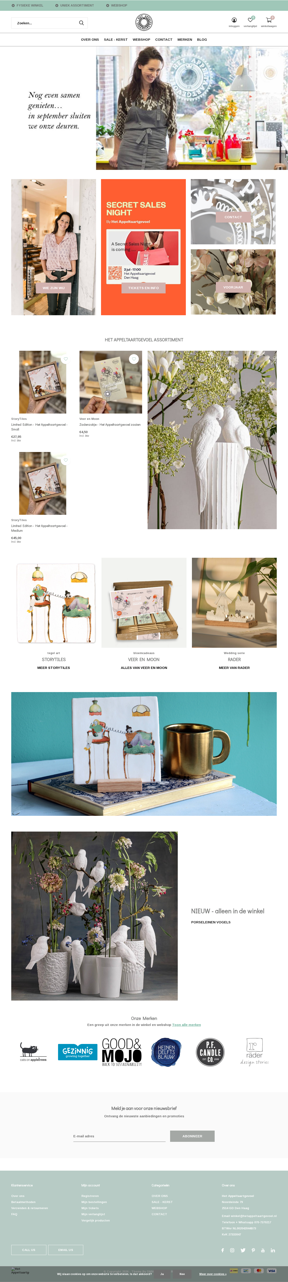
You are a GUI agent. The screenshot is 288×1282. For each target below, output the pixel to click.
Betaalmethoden (23, 1202)
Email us (65, 1250)
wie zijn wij (54, 288)
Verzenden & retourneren (29, 1208)
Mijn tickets (90, 1208)
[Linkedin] (273, 1250)
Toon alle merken (186, 1025)
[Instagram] (232, 1250)
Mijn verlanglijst (93, 1214)
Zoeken (81, 23)
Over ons (18, 1196)
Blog (202, 39)
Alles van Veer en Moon (144, 668)
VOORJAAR (233, 287)
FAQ (14, 1214)
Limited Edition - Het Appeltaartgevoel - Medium (39, 528)
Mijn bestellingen (94, 1202)
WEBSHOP (141, 39)
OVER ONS (90, 39)
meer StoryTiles (53, 668)
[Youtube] (263, 1250)
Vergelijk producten (95, 1220)
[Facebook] (222, 1250)
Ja (162, 1274)
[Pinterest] (253, 1250)
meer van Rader (234, 668)
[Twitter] (243, 1250)
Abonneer (192, 1136)
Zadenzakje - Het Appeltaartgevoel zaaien (110, 424)
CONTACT (164, 39)
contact (233, 217)
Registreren (90, 1196)
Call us (28, 1250)
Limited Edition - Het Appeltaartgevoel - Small (39, 426)
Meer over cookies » (213, 1274)
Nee (182, 1274)
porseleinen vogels (211, 922)
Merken (185, 39)
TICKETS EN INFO (143, 288)
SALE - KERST (116, 39)
